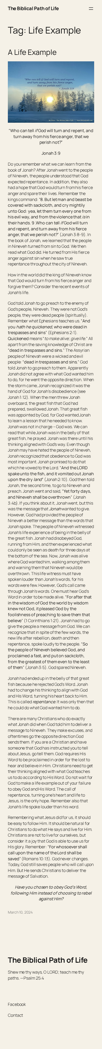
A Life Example (32, 52)
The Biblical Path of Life (33, 8)
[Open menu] (91, 8)
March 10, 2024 (20, 912)
